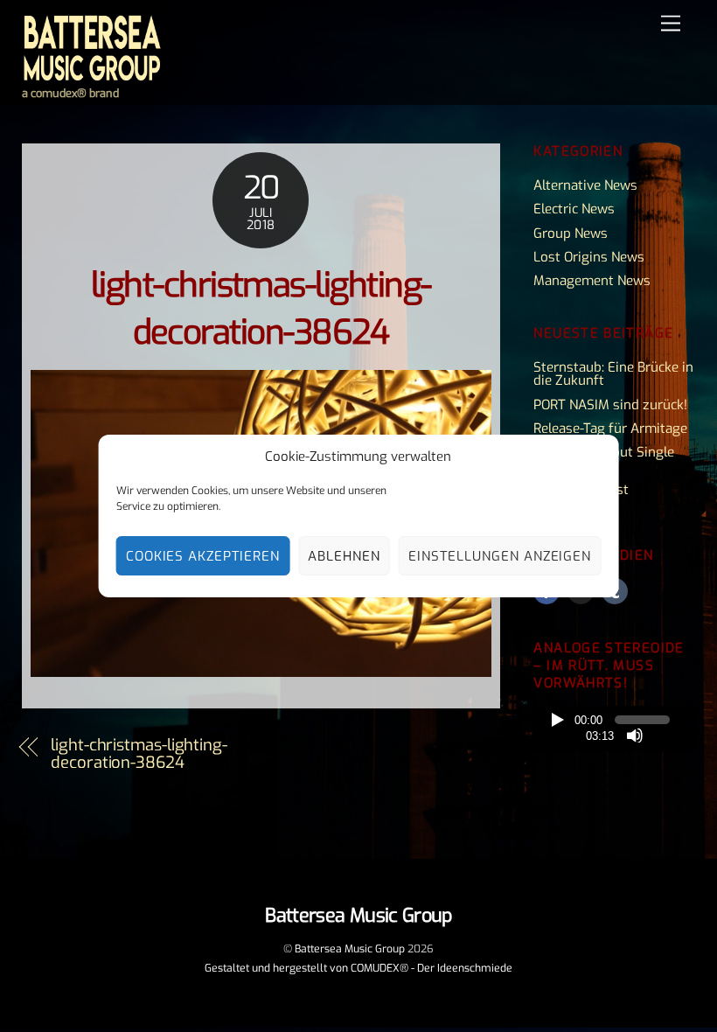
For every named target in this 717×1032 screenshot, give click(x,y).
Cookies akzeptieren (203, 556)
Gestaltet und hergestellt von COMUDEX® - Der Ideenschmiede (358, 968)
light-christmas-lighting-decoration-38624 (139, 753)
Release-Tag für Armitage (610, 428)
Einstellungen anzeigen (499, 556)
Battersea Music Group (350, 949)
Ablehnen (344, 556)
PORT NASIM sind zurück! (610, 405)
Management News (592, 280)
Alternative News (585, 185)
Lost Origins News (588, 257)
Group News (570, 233)
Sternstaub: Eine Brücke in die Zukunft (613, 374)
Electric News (574, 209)
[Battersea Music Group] (92, 75)
